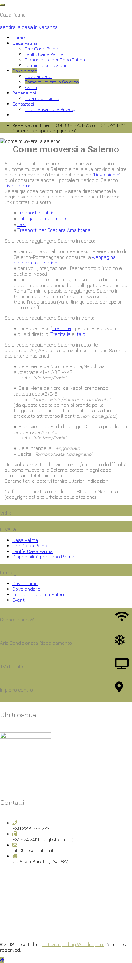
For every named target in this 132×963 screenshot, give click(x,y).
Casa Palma (25, 43)
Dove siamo (24, 70)
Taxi (21, 224)
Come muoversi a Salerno (52, 81)
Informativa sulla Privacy (50, 109)
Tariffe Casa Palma (44, 54)
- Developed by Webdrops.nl (73, 944)
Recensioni (24, 92)
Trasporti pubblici (36, 212)
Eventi (31, 87)
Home (18, 37)
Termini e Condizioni (45, 65)
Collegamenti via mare (41, 218)
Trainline (61, 328)
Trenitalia (60, 334)
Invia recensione (42, 98)
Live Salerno (18, 185)
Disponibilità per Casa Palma (55, 59)
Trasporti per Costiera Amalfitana (54, 230)
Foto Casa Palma (42, 48)
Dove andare (38, 76)
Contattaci (23, 103)
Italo (80, 334)
